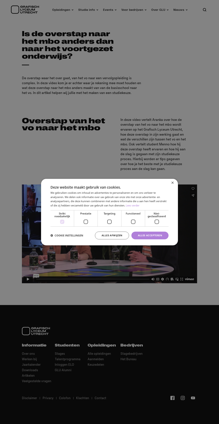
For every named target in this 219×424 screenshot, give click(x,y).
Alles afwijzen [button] (112, 235)
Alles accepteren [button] (150, 235)
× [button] (172, 182)
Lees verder (132, 205)
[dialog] (109, 212)
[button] (66, 235)
